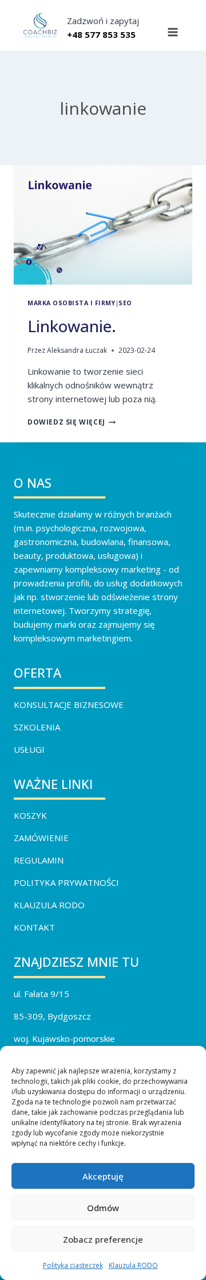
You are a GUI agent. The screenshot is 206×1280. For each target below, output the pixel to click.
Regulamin (39, 860)
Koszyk (30, 815)
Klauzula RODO (133, 1265)
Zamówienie (41, 837)
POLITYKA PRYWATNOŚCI (66, 882)
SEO (125, 303)
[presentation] (103, 225)
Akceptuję (103, 1176)
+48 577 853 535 (101, 34)
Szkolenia (37, 727)
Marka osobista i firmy (71, 303)
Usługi (29, 749)
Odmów (103, 1207)
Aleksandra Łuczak (77, 350)
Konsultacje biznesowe (69, 704)
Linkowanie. (71, 326)
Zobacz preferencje (103, 1239)
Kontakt (34, 927)
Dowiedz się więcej (71, 422)
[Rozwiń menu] (172, 32)
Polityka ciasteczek (73, 1265)
